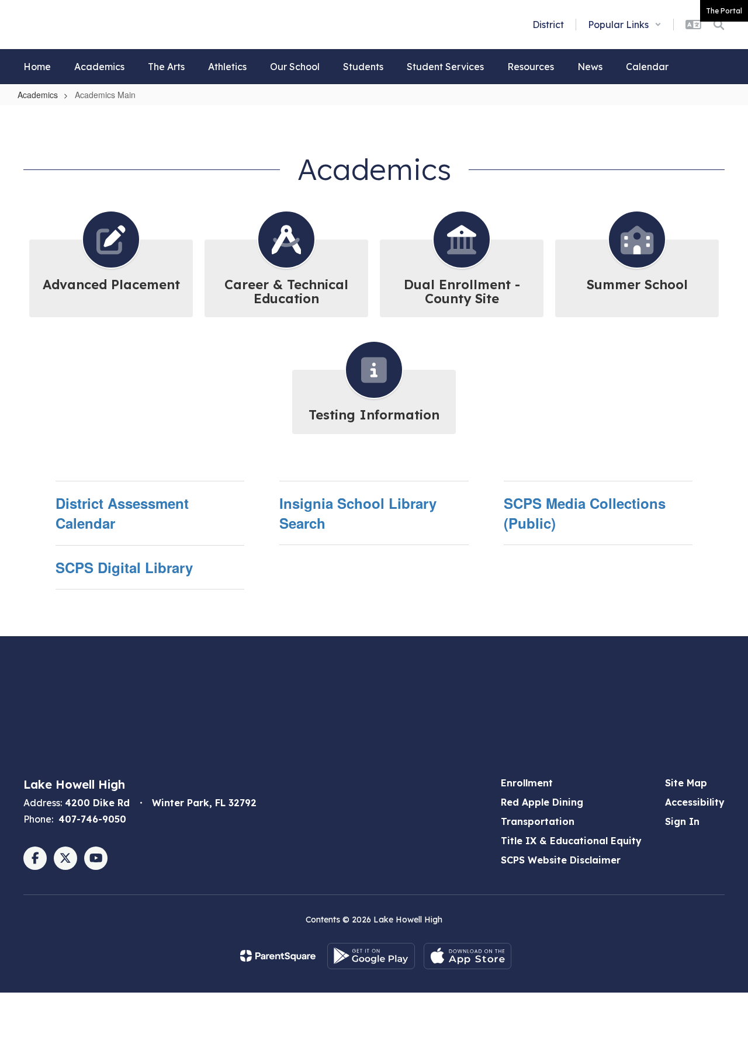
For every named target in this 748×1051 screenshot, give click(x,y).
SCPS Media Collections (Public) (585, 513)
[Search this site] (719, 24)
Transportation (537, 821)
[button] (625, 24)
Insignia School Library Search (358, 513)
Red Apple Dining (542, 802)
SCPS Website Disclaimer (561, 860)
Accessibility (695, 802)
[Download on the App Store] (467, 956)
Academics (38, 94)
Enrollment (527, 783)
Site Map (686, 783)
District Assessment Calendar (122, 513)
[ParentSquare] (277, 956)
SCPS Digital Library (124, 567)
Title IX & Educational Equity (571, 841)
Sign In (682, 821)
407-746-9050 (92, 819)
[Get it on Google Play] (371, 956)
